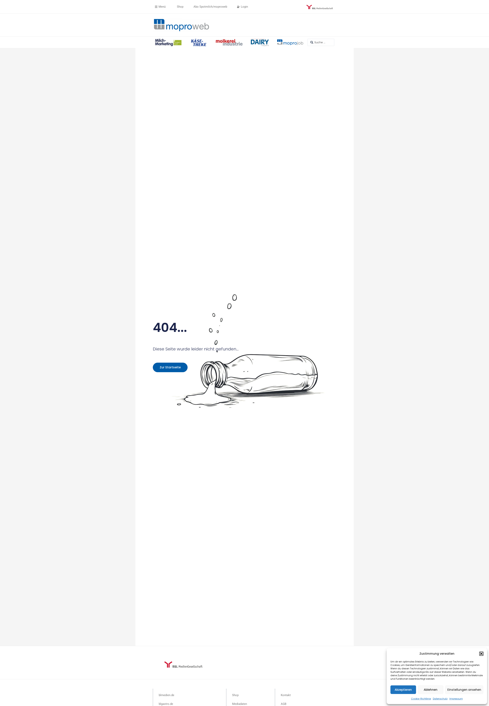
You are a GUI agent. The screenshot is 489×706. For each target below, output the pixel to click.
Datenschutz (440, 698)
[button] (481, 654)
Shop (235, 695)
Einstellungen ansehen (464, 690)
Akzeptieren (403, 690)
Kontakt (286, 695)
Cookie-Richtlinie (421, 698)
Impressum (456, 698)
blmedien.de (166, 695)
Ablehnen (430, 690)
